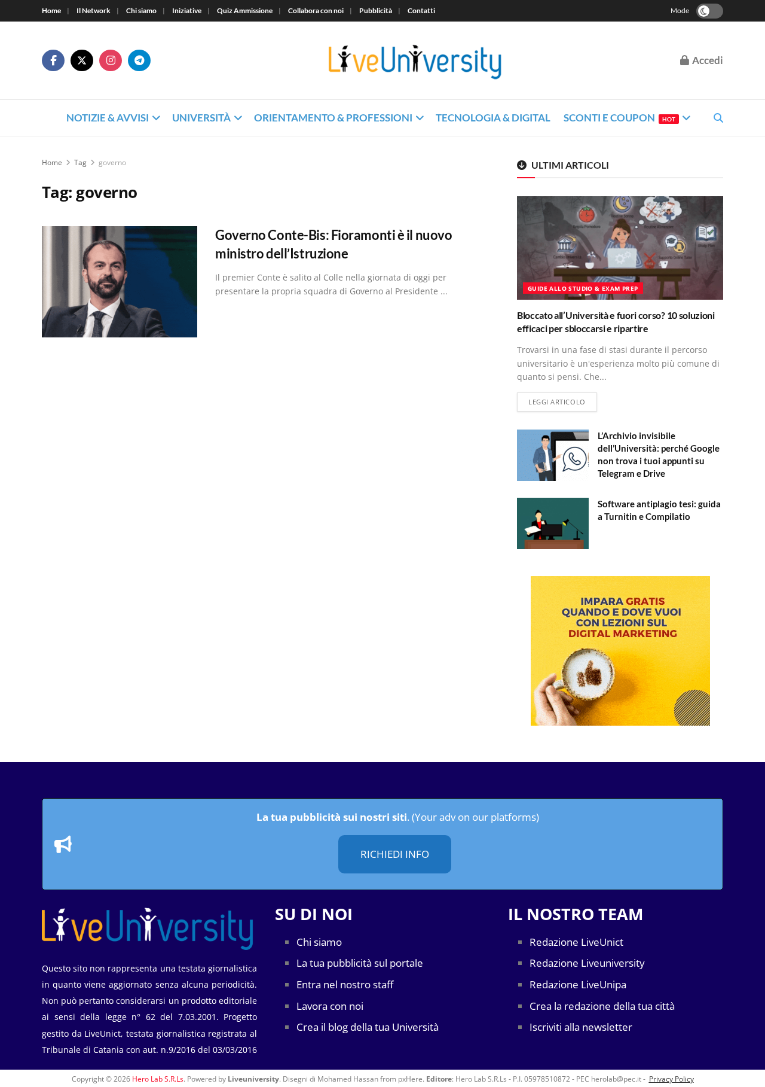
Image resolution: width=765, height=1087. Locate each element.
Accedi (706, 60)
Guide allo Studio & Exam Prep (583, 288)
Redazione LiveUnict (576, 942)
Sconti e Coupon (619, 117)
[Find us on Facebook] (53, 60)
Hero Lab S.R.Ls (157, 1079)
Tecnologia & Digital (493, 117)
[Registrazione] (620, 651)
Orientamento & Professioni (333, 117)
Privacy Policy (671, 1079)
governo (112, 162)
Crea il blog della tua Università (367, 1027)
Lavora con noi (329, 1006)
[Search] (718, 118)
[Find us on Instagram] (110, 60)
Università (201, 117)
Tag (80, 162)
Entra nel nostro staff (344, 984)
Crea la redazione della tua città (602, 1006)
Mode (680, 10)
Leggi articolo (562, 401)
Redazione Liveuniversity (587, 963)
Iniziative (186, 10)
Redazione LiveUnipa (578, 984)
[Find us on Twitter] (82, 60)
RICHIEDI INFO (394, 854)
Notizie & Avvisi (107, 117)
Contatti (421, 10)
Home (51, 10)
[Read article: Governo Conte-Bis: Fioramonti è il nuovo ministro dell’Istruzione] (119, 281)
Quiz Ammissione (245, 10)
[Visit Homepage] (415, 61)
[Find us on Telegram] (139, 60)
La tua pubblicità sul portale (359, 963)
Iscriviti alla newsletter (581, 1027)
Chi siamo (141, 10)
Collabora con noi (316, 10)
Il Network (93, 10)
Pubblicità (375, 10)
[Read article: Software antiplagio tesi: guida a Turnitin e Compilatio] (553, 523)
